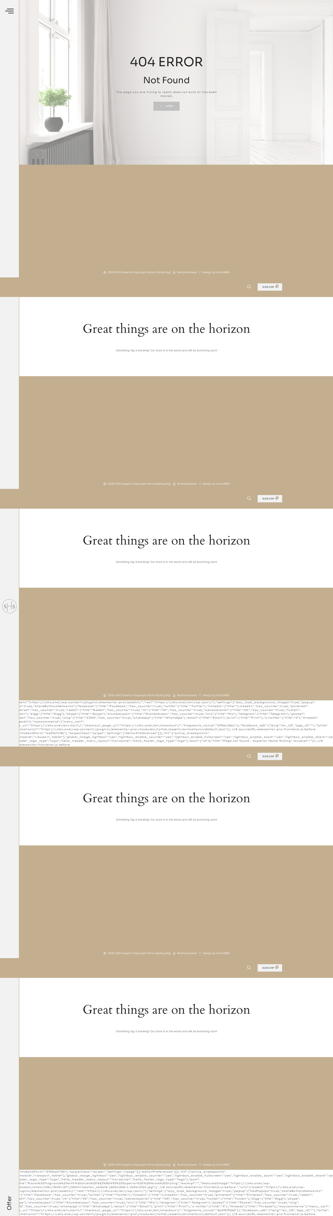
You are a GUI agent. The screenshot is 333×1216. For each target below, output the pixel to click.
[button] (9, 11)
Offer (9, 1203)
